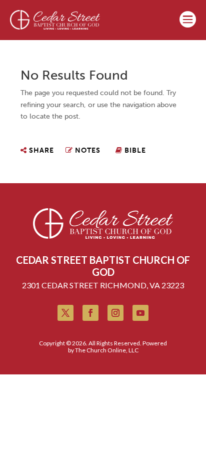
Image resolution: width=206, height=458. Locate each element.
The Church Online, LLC (106, 350)
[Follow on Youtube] (140, 313)
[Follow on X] (66, 313)
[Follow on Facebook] (90, 313)
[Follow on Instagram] (116, 313)
